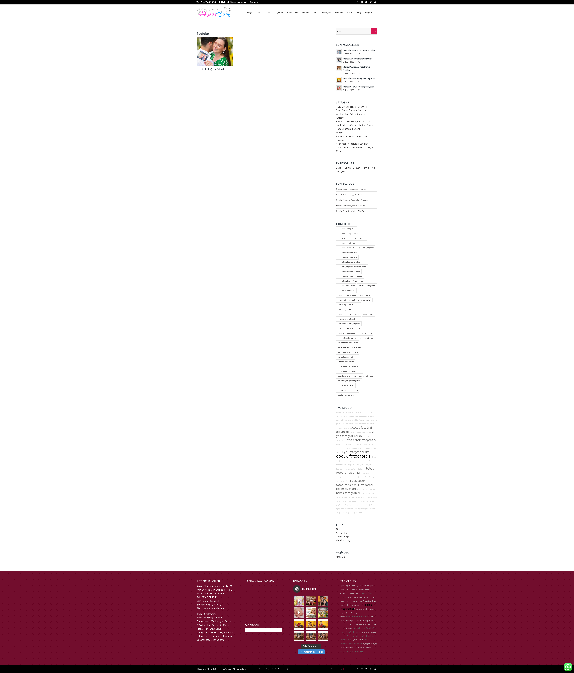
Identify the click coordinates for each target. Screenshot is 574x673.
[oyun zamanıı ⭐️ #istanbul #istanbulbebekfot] (311, 636)
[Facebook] (357, 2)
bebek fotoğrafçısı (367, 338)
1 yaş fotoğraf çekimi (366, 248)
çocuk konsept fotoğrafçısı (348, 390)
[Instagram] (361, 2)
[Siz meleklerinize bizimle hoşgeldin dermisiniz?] (299, 612)
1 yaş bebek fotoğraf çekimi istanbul (351, 238)
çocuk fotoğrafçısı (366, 376)
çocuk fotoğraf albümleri (347, 376)
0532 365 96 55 (208, 2)
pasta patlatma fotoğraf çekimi (350, 371)
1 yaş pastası (358, 281)
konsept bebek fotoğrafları (348, 343)
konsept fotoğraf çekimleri (348, 352)
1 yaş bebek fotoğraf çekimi (348, 233)
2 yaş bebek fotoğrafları (347, 295)
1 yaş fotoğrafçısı (344, 281)
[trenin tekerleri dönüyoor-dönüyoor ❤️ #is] (323, 624)
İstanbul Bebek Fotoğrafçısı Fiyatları (350, 205)
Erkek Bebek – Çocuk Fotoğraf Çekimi (354, 125)
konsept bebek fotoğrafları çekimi (350, 347)
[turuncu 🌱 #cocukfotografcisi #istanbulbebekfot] (311, 624)
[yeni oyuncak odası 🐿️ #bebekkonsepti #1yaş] (323, 636)
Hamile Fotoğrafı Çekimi (210, 69)
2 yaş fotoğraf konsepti (346, 300)
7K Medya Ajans (239, 669)
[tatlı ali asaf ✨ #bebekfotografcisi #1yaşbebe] (299, 636)
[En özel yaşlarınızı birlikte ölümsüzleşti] (323, 601)
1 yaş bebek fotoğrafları (346, 229)
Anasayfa (254, 2)
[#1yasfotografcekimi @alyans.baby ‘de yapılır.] (299, 601)
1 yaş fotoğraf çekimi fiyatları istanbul (352, 267)
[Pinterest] (370, 2)
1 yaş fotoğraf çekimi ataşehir (349, 252)
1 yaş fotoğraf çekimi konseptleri (350, 276)
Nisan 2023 (341, 557)
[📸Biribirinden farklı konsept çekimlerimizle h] (323, 612)
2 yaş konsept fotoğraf (346, 319)
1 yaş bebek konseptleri (347, 248)
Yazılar (341, 533)
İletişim (339, 132)
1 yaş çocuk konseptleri (346, 290)
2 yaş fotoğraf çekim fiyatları (349, 305)
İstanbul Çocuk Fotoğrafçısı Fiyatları (350, 211)
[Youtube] (375, 2)
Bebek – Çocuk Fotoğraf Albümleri (353, 121)
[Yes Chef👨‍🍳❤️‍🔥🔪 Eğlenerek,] (311, 601)
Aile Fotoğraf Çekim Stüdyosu (351, 114)
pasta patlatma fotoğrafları (348, 366)
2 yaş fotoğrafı (368, 314)
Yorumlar (342, 536)
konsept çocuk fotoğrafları (348, 357)
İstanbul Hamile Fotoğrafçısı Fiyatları (351, 188)
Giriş (338, 529)
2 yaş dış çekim (364, 295)
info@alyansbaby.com (236, 2)
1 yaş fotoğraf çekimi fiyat (347, 257)
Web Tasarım (227, 669)
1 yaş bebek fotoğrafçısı (347, 243)
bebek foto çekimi (365, 333)
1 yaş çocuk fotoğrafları (346, 286)
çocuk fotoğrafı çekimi (346, 385)
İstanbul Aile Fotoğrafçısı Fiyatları (349, 194)
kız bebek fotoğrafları (346, 362)
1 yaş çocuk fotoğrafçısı (366, 286)
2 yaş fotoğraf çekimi (346, 309)
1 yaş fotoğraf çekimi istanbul (349, 271)
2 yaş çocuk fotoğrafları (346, 333)
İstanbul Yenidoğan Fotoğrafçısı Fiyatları (352, 200)
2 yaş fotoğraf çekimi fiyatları (349, 314)
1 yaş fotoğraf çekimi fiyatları (349, 262)
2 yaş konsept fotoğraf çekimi (349, 324)
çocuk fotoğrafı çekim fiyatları (349, 381)
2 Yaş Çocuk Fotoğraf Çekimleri (351, 110)
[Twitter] (366, 2)
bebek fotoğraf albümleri (347, 338)
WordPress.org (343, 540)
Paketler (340, 140)
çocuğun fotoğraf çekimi (347, 395)
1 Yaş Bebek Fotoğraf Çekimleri (351, 106)
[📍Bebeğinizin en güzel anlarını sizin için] (311, 612)
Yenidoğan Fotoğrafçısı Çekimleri (352, 143)
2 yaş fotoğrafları (364, 300)
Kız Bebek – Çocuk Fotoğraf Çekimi (353, 136)
